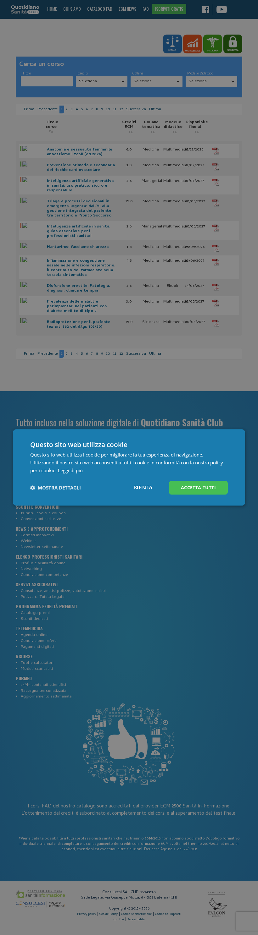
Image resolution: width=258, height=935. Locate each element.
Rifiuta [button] (143, 487)
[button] (55, 487)
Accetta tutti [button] (198, 487)
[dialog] (129, 467)
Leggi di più (70, 470)
